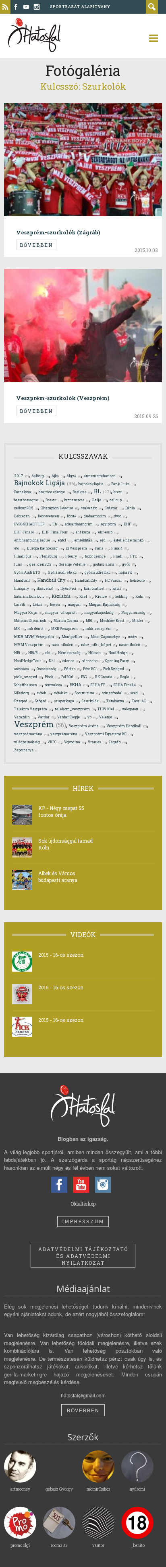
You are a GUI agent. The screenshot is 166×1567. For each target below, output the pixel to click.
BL (102, 491)
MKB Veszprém (67, 628)
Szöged (43, 701)
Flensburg (50, 556)
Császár (113, 508)
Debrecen (24, 516)
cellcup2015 (26, 508)
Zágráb (117, 742)
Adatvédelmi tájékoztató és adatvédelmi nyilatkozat (83, 1256)
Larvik (22, 604)
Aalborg (40, 476)
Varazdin (24, 717)
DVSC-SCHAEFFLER (32, 524)
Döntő (74, 516)
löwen (57, 604)
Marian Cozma (68, 620)
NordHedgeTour (30, 660)
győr (128, 564)
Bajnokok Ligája (44, 483)
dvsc (120, 516)
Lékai (40, 604)
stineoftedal (114, 692)
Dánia (132, 508)
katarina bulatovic (31, 596)
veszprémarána (31, 734)
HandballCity (88, 580)
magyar (77, 604)
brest (120, 492)
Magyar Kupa (28, 612)
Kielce (103, 596)
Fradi (120, 556)
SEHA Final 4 (127, 685)
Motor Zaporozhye (108, 636)
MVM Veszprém (31, 644)
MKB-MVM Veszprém (36, 636)
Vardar (45, 716)
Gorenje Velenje (74, 564)
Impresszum (83, 1221)
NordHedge (120, 652)
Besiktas (82, 492)
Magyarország (135, 612)
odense (70, 660)
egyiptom (110, 524)
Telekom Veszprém (33, 709)
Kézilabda (64, 596)
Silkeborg (24, 693)
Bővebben (36, 245)
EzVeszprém (79, 548)
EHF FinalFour (57, 532)
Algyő (73, 476)
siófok (44, 693)
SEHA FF (101, 685)
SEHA (79, 684)
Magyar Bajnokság (107, 604)
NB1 (19, 652)
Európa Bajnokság (45, 548)
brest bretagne (28, 500)
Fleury (73, 556)
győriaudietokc (100, 572)
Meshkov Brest (114, 620)
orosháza (24, 669)
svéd (136, 693)
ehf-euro (107, 532)
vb (91, 717)
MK (19, 628)
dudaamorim (97, 516)
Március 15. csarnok (32, 620)
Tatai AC (141, 701)
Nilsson (97, 652)
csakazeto (91, 508)
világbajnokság (29, 742)
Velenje (108, 717)
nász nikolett (65, 644)
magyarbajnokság (101, 612)
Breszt (54, 500)
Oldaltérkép (83, 1203)
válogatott (132, 709)
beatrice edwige (54, 492)
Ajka (58, 476)
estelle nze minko (130, 540)
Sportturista (87, 693)
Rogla (127, 677)
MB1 (91, 620)
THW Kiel (108, 709)
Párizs (72, 668)
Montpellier (75, 636)
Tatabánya (117, 701)
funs (20, 564)
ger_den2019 (42, 564)
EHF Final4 (26, 532)
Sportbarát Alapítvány (80, 6)
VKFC (54, 742)
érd (105, 540)
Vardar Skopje (71, 717)
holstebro (139, 580)
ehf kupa (85, 532)
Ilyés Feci (70, 588)
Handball (24, 580)
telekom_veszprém (75, 709)
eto (19, 548)
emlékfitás (85, 540)
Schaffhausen (28, 685)
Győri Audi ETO (29, 572)
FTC (136, 556)
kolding (124, 596)
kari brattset (97, 588)
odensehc (92, 660)
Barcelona (25, 492)
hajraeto (127, 572)
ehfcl (64, 540)
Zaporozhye (26, 750)
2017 (21, 475)
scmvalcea (56, 685)
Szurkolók (93, 701)
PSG (86, 677)
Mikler (140, 620)
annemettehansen (102, 476)
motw (135, 636)
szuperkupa (66, 701)
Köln (142, 596)
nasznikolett (132, 644)
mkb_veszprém (100, 628)
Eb (57, 524)
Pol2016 (69, 677)
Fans (101, 548)
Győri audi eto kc (65, 572)
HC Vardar (116, 580)
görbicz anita (106, 564)
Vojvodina (74, 742)
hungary (24, 588)
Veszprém (40, 724)
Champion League (59, 508)
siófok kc (63, 693)
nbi (50, 652)
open (150, 38)
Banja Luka (123, 484)
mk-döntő (37, 628)
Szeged (23, 701)
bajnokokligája (93, 484)
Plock (51, 677)
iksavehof (47, 588)
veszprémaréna (66, 734)
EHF (130, 524)
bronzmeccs (76, 500)
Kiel (85, 596)
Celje (99, 500)
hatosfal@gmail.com (83, 1395)
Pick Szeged (116, 669)
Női (54, 660)
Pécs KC (91, 669)
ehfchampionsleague (34, 540)
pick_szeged (28, 676)
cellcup (118, 500)
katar (119, 588)
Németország (71, 652)
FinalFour (25, 556)
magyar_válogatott (63, 612)
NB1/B (35, 652)
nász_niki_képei (98, 644)
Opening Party (119, 660)
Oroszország (49, 669)
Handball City (54, 580)
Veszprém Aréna (86, 726)
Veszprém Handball (126, 725)
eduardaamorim (81, 524)
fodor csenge (97, 556)
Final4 (119, 548)
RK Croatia (106, 677)
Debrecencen (51, 516)
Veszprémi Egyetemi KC (108, 734)
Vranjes (97, 742)
